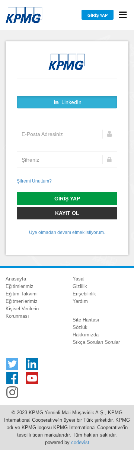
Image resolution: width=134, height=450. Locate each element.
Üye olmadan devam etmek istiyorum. (67, 232)
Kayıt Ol (67, 213)
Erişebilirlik (84, 294)
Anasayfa (16, 279)
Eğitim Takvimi (22, 294)
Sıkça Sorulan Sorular (96, 342)
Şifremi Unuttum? (34, 181)
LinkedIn (71, 102)
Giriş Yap (97, 15)
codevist (80, 442)
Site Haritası (86, 320)
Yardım (80, 301)
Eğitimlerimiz (20, 286)
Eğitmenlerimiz (22, 301)
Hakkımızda (86, 335)
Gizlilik (80, 286)
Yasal (78, 279)
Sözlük (80, 327)
